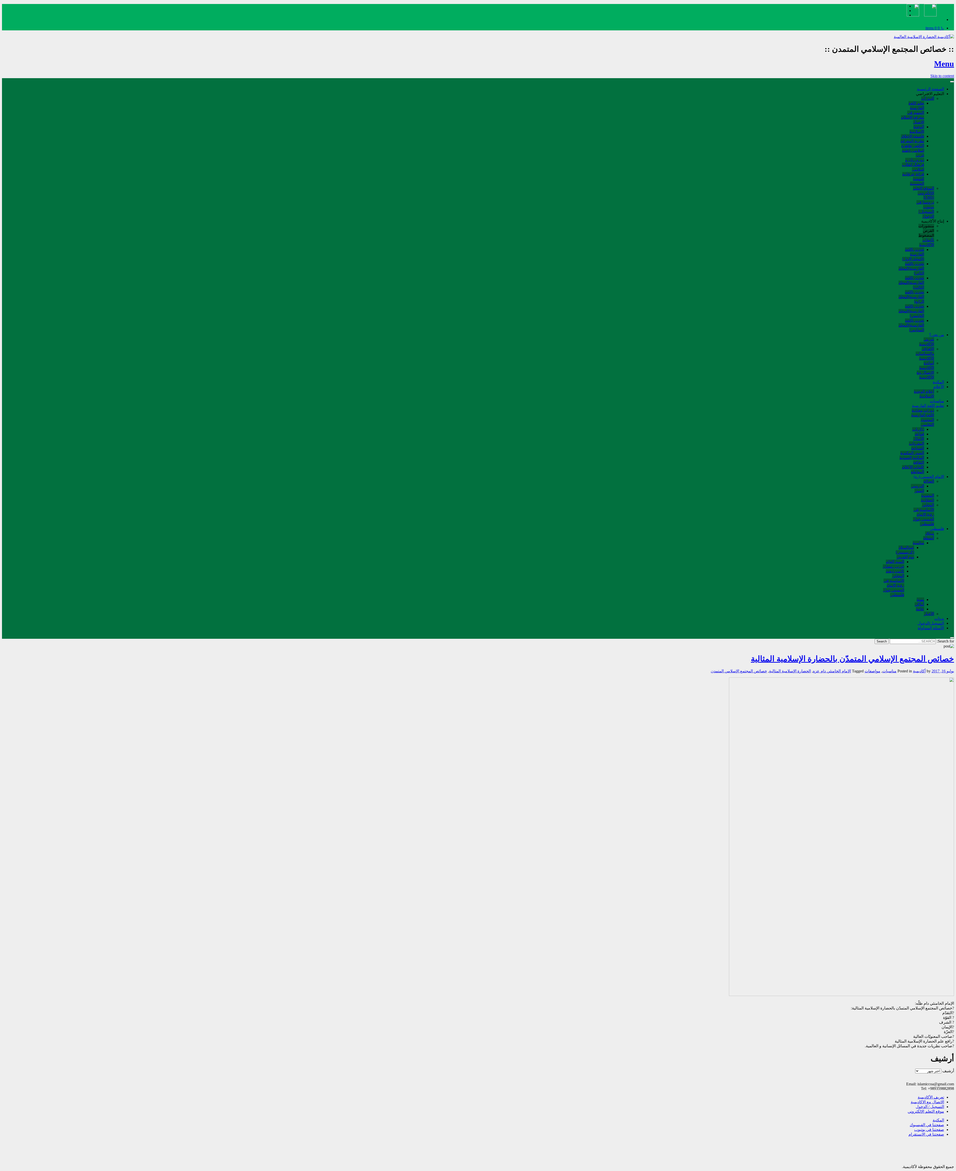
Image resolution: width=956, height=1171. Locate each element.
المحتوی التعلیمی (927, 422)
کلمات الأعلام (913, 467)
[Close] (952, 638)
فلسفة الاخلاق (912, 136)
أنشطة (928, 538)
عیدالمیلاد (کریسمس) (905, 549)
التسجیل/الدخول (931, 623)
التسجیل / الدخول (930, 1107)
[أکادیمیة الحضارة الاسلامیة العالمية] (924, 37)
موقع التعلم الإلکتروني (926, 1111)
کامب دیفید (895, 571)
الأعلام (938, 387)
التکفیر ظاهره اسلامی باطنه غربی (912, 150)
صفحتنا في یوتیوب (929, 1129)
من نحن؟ (936, 335)
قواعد (919, 434)
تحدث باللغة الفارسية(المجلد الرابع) (911, 297)
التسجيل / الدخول (926, 214)
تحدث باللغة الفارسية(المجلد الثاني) (911, 268)
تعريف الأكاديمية (926, 341)
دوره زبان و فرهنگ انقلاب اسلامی (913, 165)
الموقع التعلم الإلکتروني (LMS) (923, 193)
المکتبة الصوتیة (911, 458)
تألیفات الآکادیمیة (926, 242)
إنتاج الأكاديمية (932, 221)
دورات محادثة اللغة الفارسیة (922, 412)
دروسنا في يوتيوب (925, 204)
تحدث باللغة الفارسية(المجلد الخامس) (911, 311)
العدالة (928, 481)
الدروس (917, 486)
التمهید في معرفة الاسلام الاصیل (912, 117)
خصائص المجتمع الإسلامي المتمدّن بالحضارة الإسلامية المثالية (852, 658)
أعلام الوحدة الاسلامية (924, 393)
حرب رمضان (893, 566)
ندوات (939, 618)
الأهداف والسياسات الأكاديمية (925, 353)
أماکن (919, 604)
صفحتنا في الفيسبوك (927, 1125)
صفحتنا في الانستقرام (926, 1134)
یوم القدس (905, 557)
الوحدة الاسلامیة (916, 129)
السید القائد (895, 562)
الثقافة (918, 462)
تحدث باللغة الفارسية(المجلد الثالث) (911, 283)
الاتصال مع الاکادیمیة (927, 1102)
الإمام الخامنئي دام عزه (832, 671)
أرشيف (948, 1071)
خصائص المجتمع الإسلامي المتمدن (739, 671)
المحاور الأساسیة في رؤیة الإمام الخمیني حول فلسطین (923, 514)
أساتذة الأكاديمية (926, 365)
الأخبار (929, 614)
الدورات (927, 98)
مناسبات (937, 401)
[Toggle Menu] (952, 81)
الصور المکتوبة (912, 453)
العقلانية (927, 500)
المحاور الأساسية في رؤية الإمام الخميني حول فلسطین (893, 585)
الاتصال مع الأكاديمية (925, 374)
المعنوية (927, 495)
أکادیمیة (919, 671)
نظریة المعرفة (912, 141)
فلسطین (937, 529)
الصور (919, 491)
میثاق (929, 533)
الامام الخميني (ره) (929, 476)
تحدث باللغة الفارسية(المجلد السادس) (911, 325)
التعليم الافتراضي (930, 94)
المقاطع (917, 472)
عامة (920, 609)
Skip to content (942, 76)
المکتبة (938, 382)
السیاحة (917, 448)
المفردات (916, 443)
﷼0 (934, 28)
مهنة (920, 599)
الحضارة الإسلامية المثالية (790, 671)
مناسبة (918, 543)
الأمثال (918, 439)
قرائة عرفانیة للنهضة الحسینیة (913, 179)
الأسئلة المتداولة (931, 628)
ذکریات (918, 429)
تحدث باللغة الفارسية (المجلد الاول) (913, 254)
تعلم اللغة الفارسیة (916, 105)
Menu (944, 63)
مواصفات (872, 671)
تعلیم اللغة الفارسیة (928, 406)
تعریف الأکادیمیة (931, 1097)
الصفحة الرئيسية (930, 89)
